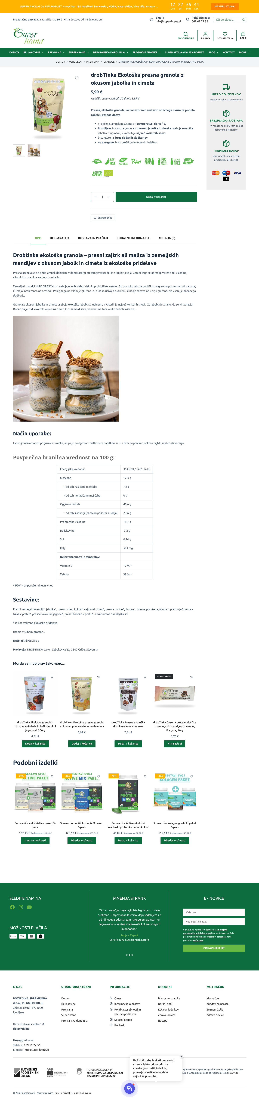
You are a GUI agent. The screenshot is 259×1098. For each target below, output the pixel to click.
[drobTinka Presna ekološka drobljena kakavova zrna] (128, 693)
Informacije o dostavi (127, 1003)
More (242, 52)
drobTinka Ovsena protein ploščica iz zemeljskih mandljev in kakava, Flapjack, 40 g (174, 726)
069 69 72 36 (200, 21)
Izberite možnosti (35, 840)
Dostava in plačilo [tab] (93, 238)
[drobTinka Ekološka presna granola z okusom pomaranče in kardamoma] (81, 693)
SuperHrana (77, 52)
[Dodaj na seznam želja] (52, 677)
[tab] (127, 955)
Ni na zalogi (175, 743)
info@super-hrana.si (168, 21)
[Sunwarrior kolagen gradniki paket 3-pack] (174, 793)
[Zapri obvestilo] (182, 1056)
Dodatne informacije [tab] (133, 238)
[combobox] (227, 19)
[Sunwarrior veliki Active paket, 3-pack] (35, 793)
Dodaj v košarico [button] (35, 743)
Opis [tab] (38, 238)
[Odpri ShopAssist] (129, 1088)
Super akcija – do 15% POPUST (184, 52)
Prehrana (54, 52)
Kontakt (229, 52)
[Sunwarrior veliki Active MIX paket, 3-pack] (81, 793)
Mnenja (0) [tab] (167, 238)
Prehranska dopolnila (109, 52)
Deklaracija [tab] (60, 238)
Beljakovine (31, 52)
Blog (211, 52)
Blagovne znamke (144, 52)
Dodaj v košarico (156, 196)
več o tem (198, 940)
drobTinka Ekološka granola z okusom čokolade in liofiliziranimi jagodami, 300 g (35, 726)
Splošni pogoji (123, 1019)
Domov (14, 52)
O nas (117, 998)
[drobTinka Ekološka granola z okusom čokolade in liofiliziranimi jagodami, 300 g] (35, 693)
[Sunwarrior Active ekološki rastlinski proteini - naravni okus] (128, 793)
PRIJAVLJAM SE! (213, 947)
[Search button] (243, 19)
